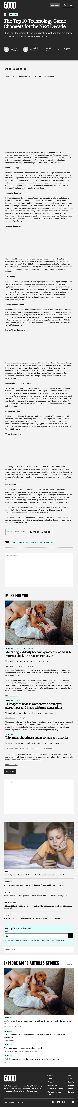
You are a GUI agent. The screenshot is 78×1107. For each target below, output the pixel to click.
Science (71, 1085)
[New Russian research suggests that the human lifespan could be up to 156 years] (39, 883)
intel (15, 542)
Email (8, 931)
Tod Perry (9, 666)
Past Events (28, 649)
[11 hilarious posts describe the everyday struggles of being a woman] (39, 1058)
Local (6, 915)
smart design (36, 542)
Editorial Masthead (55, 1089)
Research (8, 882)
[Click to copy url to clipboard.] (25, 69)
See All (70, 964)
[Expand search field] (65, 5)
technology (49, 542)
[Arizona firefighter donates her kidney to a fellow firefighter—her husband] (39, 916)
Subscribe (55, 5)
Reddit (58, 680)
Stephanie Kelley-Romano (15, 748)
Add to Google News (66, 49)
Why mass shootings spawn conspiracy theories (36, 737)
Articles (13, 14)
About (50, 1078)
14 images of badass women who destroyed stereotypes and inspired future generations (34, 705)
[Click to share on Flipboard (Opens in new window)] (17, 69)
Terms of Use (31, 940)
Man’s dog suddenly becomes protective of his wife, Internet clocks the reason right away (38, 653)
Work (6, 871)
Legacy (18, 649)
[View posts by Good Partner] (6, 49)
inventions (23, 542)
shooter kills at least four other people (26, 759)
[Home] (5, 14)
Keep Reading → (11, 696)
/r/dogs (24, 683)
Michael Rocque (33, 748)
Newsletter (52, 1085)
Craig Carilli (10, 718)
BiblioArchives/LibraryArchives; (38, 507)
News (70, 1078)
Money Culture (10, 903)
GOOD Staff (19, 666)
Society (71, 1082)
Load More (10, 771)
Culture (71, 1092)
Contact (50, 1082)
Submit (71, 936)
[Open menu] (71, 5)
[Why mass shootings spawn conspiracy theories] (39, 1047)
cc (16, 507)
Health (70, 1089)
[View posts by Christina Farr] (25, 49)
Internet (8, 892)
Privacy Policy (40, 940)
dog (21, 675)
